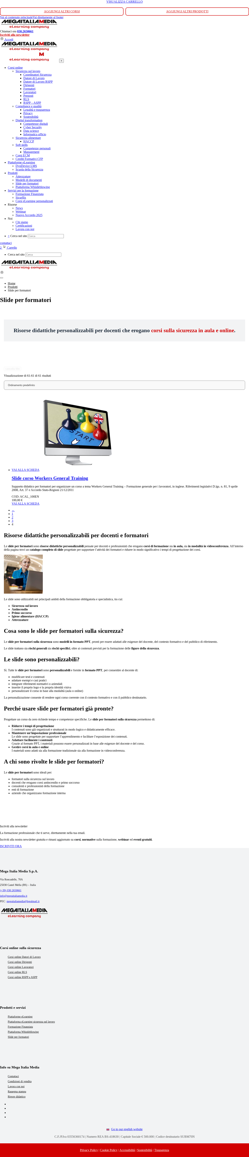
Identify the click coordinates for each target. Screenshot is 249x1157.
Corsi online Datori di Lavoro (24, 956)
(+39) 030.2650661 (10, 890)
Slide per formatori (18, 1036)
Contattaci (13, 1076)
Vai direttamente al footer (48, 17)
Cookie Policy (108, 1150)
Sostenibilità (144, 1150)
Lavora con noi (16, 1086)
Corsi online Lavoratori (21, 967)
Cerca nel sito (18, 236)
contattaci (6, 243)
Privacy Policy (89, 1150)
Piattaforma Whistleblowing (23, 1031)
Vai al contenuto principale (16, 17)
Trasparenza (161, 1150)
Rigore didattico (16, 1096)
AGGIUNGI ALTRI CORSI (62, 11)
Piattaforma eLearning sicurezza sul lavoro (31, 1021)
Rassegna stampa (17, 1091)
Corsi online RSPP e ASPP (22, 977)
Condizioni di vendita (20, 1081)
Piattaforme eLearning (20, 1016)
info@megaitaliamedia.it (13, 895)
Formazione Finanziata (20, 1026)
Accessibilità (127, 1150)
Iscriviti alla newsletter (15, 34)
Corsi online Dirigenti (20, 962)
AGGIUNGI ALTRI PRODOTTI (187, 11)
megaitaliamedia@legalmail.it (23, 901)
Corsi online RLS (17, 972)
